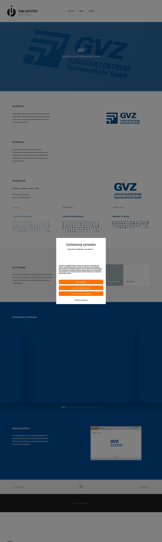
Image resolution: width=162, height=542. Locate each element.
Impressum (85, 300)
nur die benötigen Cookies (81, 288)
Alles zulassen (81, 282)
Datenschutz (77, 300)
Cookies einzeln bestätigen (81, 294)
